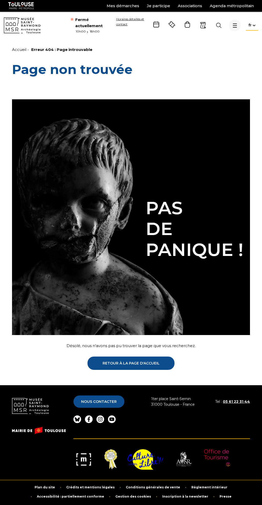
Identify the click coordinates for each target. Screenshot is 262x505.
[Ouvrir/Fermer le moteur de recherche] (218, 25)
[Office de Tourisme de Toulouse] (217, 459)
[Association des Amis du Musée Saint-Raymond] (183, 459)
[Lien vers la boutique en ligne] (187, 24)
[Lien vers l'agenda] (156, 24)
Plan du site (45, 487)
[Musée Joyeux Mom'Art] (110, 459)
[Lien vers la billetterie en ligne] (172, 24)
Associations (190, 5)
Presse (226, 496)
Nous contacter (99, 401)
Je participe (158, 5)
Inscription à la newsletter (185, 496)
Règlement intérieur (209, 487)
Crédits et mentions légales (90, 487)
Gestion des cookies (133, 496)
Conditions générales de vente (153, 487)
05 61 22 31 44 (236, 401)
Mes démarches (123, 5)
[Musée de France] (83, 459)
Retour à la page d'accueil (131, 363)
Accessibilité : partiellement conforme (70, 496)
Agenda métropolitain (232, 5)
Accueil (19, 49)
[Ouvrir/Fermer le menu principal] (235, 25)
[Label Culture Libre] (145, 459)
